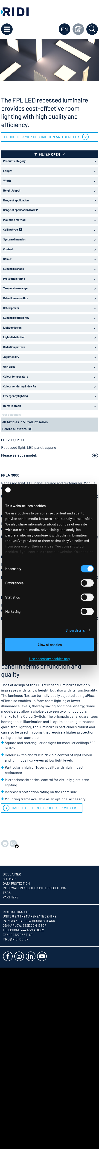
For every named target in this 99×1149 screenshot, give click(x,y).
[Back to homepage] (15, 11)
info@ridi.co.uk (16, 939)
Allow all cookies (50, 645)
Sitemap (9, 879)
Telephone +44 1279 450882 (23, 930)
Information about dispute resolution (34, 888)
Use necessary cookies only (49, 659)
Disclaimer (12, 874)
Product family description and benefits (42, 137)
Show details (75, 630)
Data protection (16, 883)
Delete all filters (14, 429)
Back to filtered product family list (45, 808)
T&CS (7, 893)
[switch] (87, 583)
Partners (10, 897)
